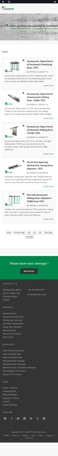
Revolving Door (9, 313)
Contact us (30, 438)
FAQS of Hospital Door (13, 357)
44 (29, 232)
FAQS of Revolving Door (13, 350)
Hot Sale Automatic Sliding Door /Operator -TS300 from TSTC (39, 198)
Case (33, 435)
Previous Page (19, 232)
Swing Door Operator (12, 327)
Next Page (48, 232)
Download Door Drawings (14, 364)
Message (29, 271)
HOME (6, 435)
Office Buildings (10, 394)
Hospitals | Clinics (11, 398)
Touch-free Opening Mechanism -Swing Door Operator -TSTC (40, 165)
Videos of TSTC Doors (12, 374)
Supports (50, 435)
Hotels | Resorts (10, 388)
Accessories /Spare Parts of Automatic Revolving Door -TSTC (40, 64)
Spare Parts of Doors (12, 333)
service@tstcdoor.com (37, 294)
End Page (29, 237)
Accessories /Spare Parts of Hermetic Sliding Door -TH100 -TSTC (40, 130)
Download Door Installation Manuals (19, 367)
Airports (6, 401)
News (41, 435)
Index (9, 232)
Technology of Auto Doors (14, 371)
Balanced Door (9, 330)
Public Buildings (10, 405)
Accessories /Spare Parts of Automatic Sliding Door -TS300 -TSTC (40, 97)
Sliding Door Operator (13, 320)
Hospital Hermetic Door (13, 316)
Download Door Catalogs (14, 360)
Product (25, 435)
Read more (48, 85)
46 (40, 232)
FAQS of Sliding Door (12, 354)
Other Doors (8, 337)
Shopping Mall (9, 391)
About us (15, 435)
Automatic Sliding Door (13, 323)
